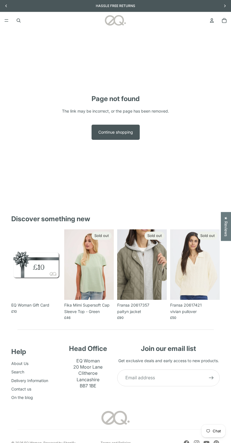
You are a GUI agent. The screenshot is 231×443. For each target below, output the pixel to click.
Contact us (21, 389)
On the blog (22, 397)
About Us (19, 363)
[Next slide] (160, 265)
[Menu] (6, 20)
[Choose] (52, 291)
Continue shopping (115, 132)
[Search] (18, 20)
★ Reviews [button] (226, 226)
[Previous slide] (123, 265)
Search (17, 371)
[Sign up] (211, 378)
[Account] (212, 20)
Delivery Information (29, 380)
